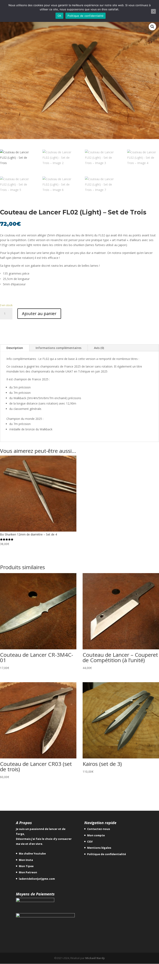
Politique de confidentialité (106, 854)
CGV (90, 841)
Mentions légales (99, 848)
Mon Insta (26, 860)
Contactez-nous (98, 829)
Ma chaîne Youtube (32, 853)
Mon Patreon (28, 872)
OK (59, 15)
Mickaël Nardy (95, 958)
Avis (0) (99, 348)
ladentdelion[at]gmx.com (37, 879)
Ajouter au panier (39, 313)
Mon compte (96, 835)
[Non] (153, 11)
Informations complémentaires (58, 348)
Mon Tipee (26, 866)
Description (14, 348)
